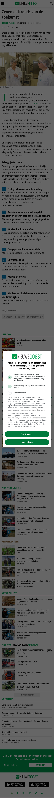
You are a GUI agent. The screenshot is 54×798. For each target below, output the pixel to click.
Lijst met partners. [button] (38, 410)
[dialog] (27, 399)
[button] (27, 393)
